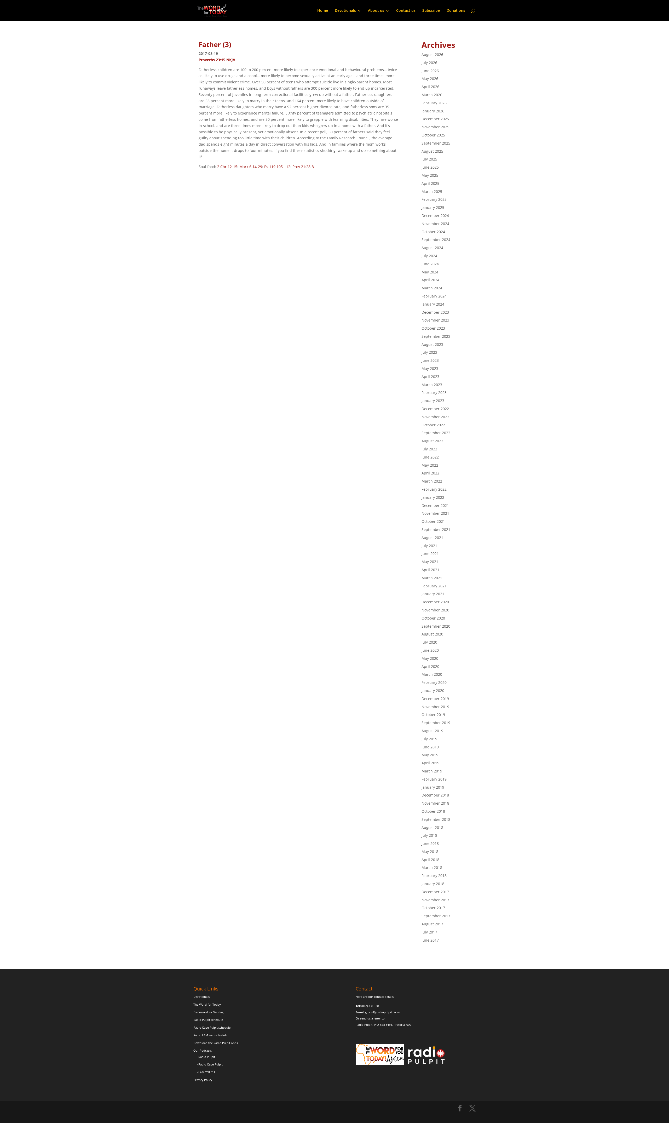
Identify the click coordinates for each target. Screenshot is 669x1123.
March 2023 (432, 384)
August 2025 (432, 151)
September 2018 (436, 819)
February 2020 (434, 682)
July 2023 (429, 352)
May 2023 (430, 368)
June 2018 (430, 843)
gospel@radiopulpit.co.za (382, 1012)
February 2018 (434, 875)
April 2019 (430, 762)
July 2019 (429, 738)
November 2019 (435, 706)
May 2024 (430, 272)
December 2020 (435, 601)
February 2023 (434, 392)
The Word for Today (207, 1004)
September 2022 (436, 432)
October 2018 (433, 811)
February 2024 (434, 296)
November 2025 (435, 126)
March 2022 (432, 481)
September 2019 (436, 722)
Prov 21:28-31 (304, 166)
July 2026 (429, 62)
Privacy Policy (202, 1080)
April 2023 (430, 376)
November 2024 (435, 223)
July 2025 (429, 159)
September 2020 (436, 626)
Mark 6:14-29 (250, 166)
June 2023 (430, 360)
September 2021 (436, 529)
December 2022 (435, 408)
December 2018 (435, 795)
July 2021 (429, 545)
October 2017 (433, 907)
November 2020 (435, 610)
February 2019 (434, 779)
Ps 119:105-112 (277, 166)
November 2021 (435, 513)
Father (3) (215, 44)
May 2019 (430, 754)
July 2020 (429, 642)
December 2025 (435, 118)
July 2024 (429, 255)
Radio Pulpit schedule (208, 1020)
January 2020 (433, 690)
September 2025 (436, 143)
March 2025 (432, 191)
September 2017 (436, 915)
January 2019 (433, 787)
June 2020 (430, 650)
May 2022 (430, 465)
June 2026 (430, 70)
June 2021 (430, 553)
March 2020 (432, 674)
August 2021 (432, 537)
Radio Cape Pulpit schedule (211, 1027)
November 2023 (435, 320)
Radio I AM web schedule (210, 1035)
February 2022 (434, 489)
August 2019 (432, 730)
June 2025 (430, 167)
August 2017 (432, 923)
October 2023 (433, 328)
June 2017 (430, 940)
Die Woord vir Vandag (208, 1012)
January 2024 (433, 304)
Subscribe (431, 10)
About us (376, 10)
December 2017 (435, 891)
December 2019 (435, 698)
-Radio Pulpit (206, 1057)
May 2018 (430, 851)
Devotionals (345, 10)
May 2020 (430, 658)
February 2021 (434, 585)
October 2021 (433, 521)
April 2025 (430, 183)
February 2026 (434, 102)
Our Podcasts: (202, 1050)
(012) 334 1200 (370, 1006)
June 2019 (430, 746)
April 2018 (430, 859)
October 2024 (433, 231)
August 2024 (432, 247)
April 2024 (430, 279)
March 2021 (432, 577)
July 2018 (429, 835)
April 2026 (430, 86)
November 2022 (435, 416)
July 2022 (429, 448)
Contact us (406, 10)
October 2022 (433, 424)
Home (322, 10)
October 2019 (433, 714)
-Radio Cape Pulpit (210, 1064)
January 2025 (433, 207)
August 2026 (432, 54)
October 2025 (433, 135)
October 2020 (433, 618)
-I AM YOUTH (206, 1072)
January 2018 (433, 883)
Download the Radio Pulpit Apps (215, 1043)
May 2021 (430, 561)
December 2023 (435, 312)
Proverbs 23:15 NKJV (217, 59)
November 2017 (435, 899)
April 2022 (430, 473)
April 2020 (430, 666)
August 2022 (432, 440)
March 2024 (432, 287)
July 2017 (429, 932)
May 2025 (430, 175)
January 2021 (433, 593)
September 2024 (436, 239)
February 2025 (434, 199)
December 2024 (435, 215)
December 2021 (435, 505)
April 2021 (430, 569)
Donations (456, 10)
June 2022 (430, 457)
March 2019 (432, 771)
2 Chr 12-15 (227, 166)
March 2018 (432, 867)
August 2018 (432, 827)
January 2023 (433, 400)
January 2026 (433, 110)
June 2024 (430, 263)
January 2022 (433, 497)
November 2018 (435, 803)
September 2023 (436, 336)
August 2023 (432, 344)
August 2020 (432, 634)
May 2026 (430, 78)
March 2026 (432, 94)
